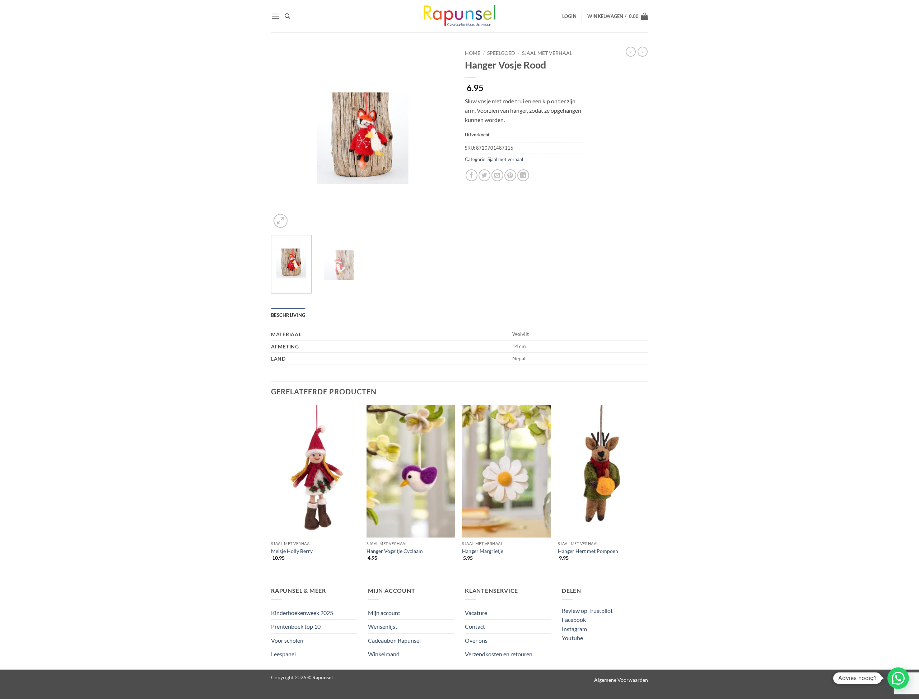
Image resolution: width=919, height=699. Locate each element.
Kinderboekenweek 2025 (302, 612)
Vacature (476, 612)
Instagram (574, 628)
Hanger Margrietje (482, 551)
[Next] (441, 138)
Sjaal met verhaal (547, 53)
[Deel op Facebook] (471, 175)
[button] (275, 16)
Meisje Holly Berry (292, 551)
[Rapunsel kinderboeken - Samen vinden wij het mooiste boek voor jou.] (459, 16)
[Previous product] (643, 52)
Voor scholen (287, 640)
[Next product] (631, 52)
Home (472, 53)
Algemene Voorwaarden (621, 680)
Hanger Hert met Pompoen (588, 551)
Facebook (574, 619)
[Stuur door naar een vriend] (497, 175)
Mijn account (384, 612)
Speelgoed (501, 53)
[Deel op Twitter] (484, 175)
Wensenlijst (382, 626)
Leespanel (283, 654)
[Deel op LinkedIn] (523, 175)
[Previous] (283, 138)
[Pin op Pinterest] (510, 175)
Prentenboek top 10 (296, 626)
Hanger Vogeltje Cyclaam (395, 551)
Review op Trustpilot (587, 610)
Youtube (572, 637)
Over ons (476, 640)
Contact (475, 626)
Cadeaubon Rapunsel (394, 640)
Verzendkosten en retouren (498, 654)
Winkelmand (384, 654)
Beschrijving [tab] (288, 315)
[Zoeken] (287, 16)
